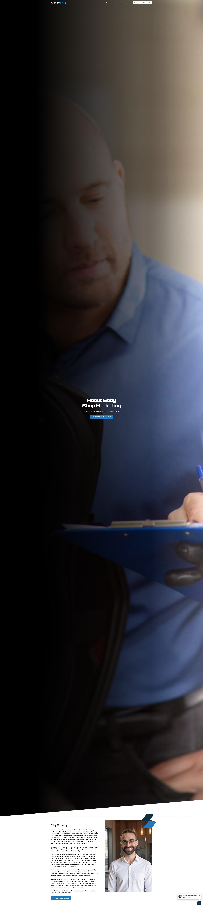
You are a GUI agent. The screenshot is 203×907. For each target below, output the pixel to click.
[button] (125, 3)
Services (109, 3)
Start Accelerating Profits (142, 3)
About (117, 3)
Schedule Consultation (61, 898)
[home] (58, 3)
